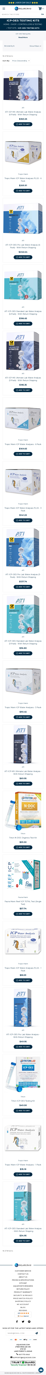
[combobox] (23, 14)
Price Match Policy (23, 1298)
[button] (23, 46)
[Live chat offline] (41, 1370)
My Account (23, 1304)
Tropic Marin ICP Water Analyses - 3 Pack (23, 707)
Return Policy (23, 1289)
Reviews (23, 1310)
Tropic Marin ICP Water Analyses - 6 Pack (23, 444)
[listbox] (21, 61)
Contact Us (23, 1274)
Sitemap (38, 1373)
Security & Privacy (23, 1295)
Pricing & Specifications (23, 1280)
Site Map (23, 1283)
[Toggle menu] (7, 8)
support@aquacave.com (24, 1357)
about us (23, 1277)
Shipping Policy (23, 1301)
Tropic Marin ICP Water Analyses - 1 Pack (23, 1165)
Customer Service (23, 1271)
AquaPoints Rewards (23, 1286)
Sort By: (6, 61)
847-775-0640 (24, 1354)
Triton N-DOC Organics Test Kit (23, 838)
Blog (23, 1307)
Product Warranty (23, 1292)
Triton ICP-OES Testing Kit (23, 1101)
